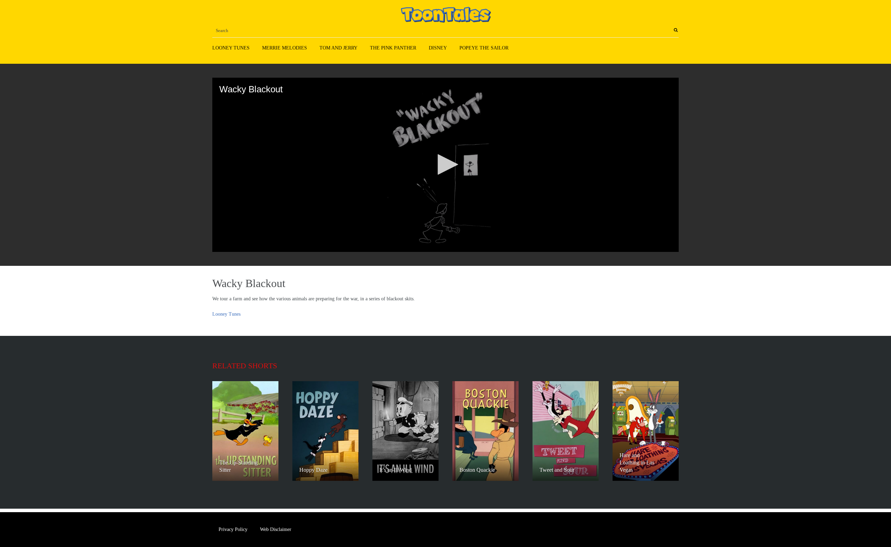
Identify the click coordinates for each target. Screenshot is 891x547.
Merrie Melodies (284, 48)
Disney (438, 48)
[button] (445, 164)
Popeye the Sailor (483, 48)
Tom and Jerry (338, 48)
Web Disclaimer (275, 529)
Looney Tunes (231, 48)
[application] (445, 165)
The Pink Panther (393, 48)
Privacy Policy (233, 529)
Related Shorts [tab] (244, 365)
